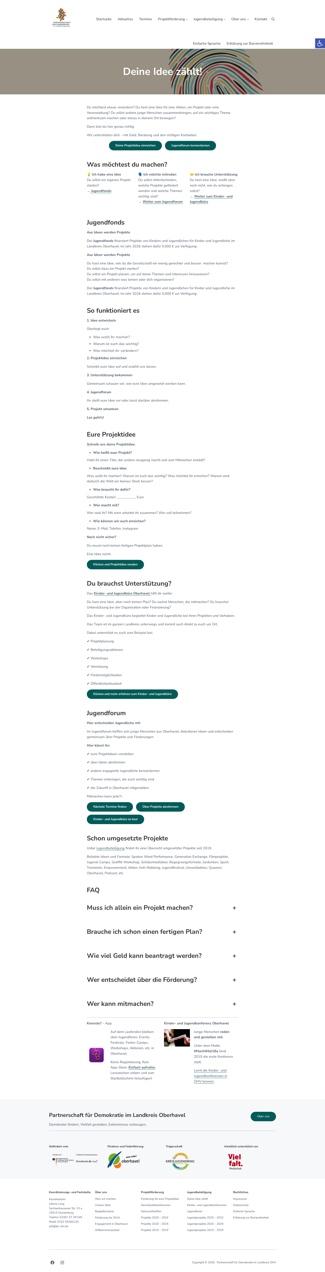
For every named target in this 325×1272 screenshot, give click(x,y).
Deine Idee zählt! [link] (197, 1199)
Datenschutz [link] (241, 1205)
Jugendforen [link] (194, 1211)
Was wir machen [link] (105, 1199)
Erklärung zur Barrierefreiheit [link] (251, 1217)
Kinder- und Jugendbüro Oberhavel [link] (122, 593)
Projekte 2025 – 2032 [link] (154, 1217)
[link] (320, 43)
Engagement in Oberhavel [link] (111, 1223)
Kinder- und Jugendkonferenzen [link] (206, 1205)
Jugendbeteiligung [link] (110, 848)
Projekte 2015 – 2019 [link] (154, 1230)
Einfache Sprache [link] (244, 1211)
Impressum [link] (240, 1199)
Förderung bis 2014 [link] (107, 1217)
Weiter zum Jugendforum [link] (163, 201)
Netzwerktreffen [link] (151, 1211)
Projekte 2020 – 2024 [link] (154, 1223)
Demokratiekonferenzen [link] (155, 1205)
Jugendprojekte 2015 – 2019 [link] (205, 1230)
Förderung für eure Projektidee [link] (160, 1199)
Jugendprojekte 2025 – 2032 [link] (205, 1217)
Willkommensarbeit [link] (107, 1230)
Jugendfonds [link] (100, 191)
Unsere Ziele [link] (103, 1205)
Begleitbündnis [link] (104, 1211)
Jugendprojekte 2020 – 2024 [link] (205, 1223)
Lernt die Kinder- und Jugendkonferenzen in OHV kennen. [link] (210, 1076)
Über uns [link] (263, 1116)
